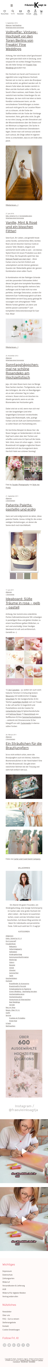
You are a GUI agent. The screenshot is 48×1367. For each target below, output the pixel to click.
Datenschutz (7, 1274)
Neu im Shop (10, 1007)
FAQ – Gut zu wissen (10, 1319)
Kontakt (28, 13)
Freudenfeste (11, 944)
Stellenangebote (9, 1322)
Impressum (7, 1271)
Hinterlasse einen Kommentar (15, 27)
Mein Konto (35, 13)
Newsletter (20, 13)
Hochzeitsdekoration (25, 216)
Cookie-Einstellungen (11, 1329)
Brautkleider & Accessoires (19, 983)
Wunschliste (4, 13)
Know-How (13, 1021)
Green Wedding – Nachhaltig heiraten (23, 991)
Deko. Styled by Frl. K (12, 216)
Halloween (13, 952)
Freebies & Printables (17, 1018)
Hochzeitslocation (15, 997)
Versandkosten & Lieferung (13, 1285)
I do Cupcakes (13, 690)
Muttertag (13, 960)
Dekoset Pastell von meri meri (18, 259)
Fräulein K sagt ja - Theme (28, 1360)
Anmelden (32, 1362)
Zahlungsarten (8, 1278)
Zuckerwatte (26, 723)
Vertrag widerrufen (10, 1296)
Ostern (11, 962)
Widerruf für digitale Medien (14, 1293)
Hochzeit (9, 981)
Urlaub (8, 1023)
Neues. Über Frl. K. (13, 1010)
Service (8, 1015)
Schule (11, 968)
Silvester (12, 970)
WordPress (24, 1362)
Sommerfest (13, 973)
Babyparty (13, 946)
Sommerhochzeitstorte (31, 717)
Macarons (10, 696)
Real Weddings (16, 25)
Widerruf (6, 1282)
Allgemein (9, 25)
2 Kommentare (10, 501)
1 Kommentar (10, 594)
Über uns (6, 1315)
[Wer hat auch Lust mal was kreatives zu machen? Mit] (24, 1151)
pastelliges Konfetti (20, 702)
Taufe (11, 975)
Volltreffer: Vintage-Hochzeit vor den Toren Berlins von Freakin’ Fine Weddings (22, 40)
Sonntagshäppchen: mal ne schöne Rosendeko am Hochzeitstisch (22, 371)
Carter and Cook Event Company (27, 859)
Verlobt (12, 1005)
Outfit (8, 1013)
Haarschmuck (29, 714)
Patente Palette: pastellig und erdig (21, 507)
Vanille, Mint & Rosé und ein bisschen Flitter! (21, 227)
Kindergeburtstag (15, 954)
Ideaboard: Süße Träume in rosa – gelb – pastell (23, 603)
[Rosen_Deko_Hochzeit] (24, 468)
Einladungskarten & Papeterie (20, 989)
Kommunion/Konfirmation (19, 957)
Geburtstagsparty (15, 949)
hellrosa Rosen (15, 714)
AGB (4, 1289)
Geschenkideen (11, 978)
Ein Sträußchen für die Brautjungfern (24, 746)
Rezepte (12, 965)
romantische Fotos (13, 711)
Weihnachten (10, 1026)
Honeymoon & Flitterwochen (20, 999)
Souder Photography (20, 484)
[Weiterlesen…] (12, 205)
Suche (13, 13)
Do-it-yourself (11, 941)
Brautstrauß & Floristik (17, 986)
